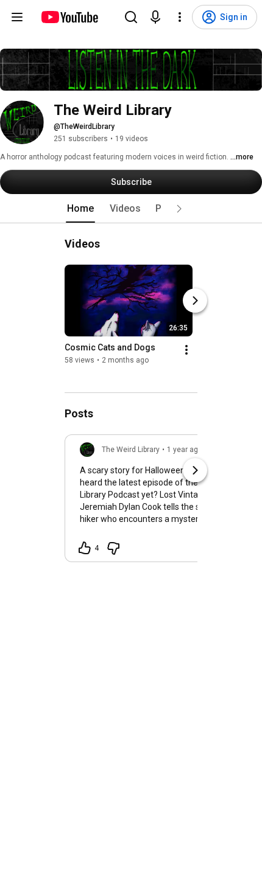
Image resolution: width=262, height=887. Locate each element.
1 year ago (184, 449)
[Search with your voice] (155, 17)
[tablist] (131, 208)
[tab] (80, 208)
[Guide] (17, 17)
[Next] (195, 300)
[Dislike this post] (113, 548)
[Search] (131, 17)
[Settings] (179, 17)
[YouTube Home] (69, 17)
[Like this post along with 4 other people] (84, 548)
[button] (179, 208)
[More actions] (186, 350)
